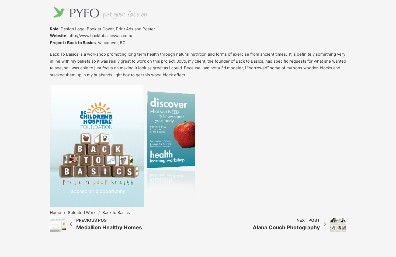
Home (55, 212)
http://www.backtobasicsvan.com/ (100, 35)
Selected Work (82, 212)
